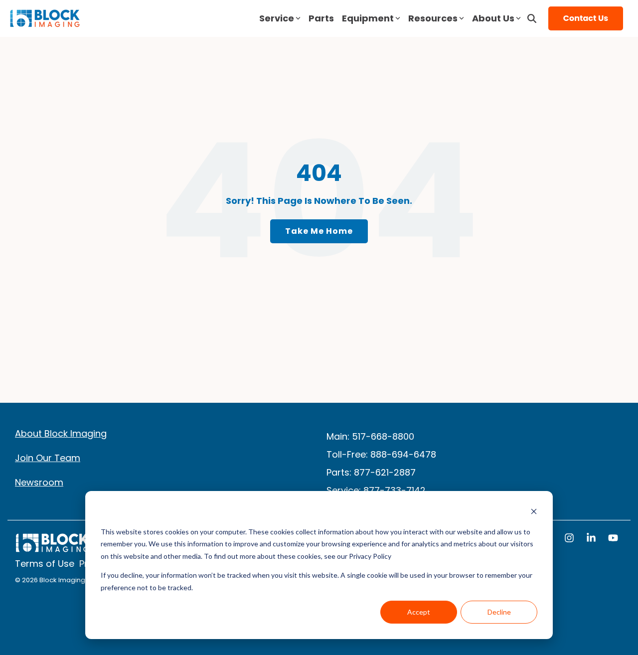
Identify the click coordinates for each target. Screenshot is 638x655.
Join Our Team (47, 458)
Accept (418, 612)
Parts (321, 18)
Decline (499, 612)
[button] (570, 539)
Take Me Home (319, 231)
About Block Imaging (61, 433)
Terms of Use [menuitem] (44, 564)
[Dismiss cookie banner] (533, 512)
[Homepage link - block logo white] (52, 547)
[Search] (531, 18)
